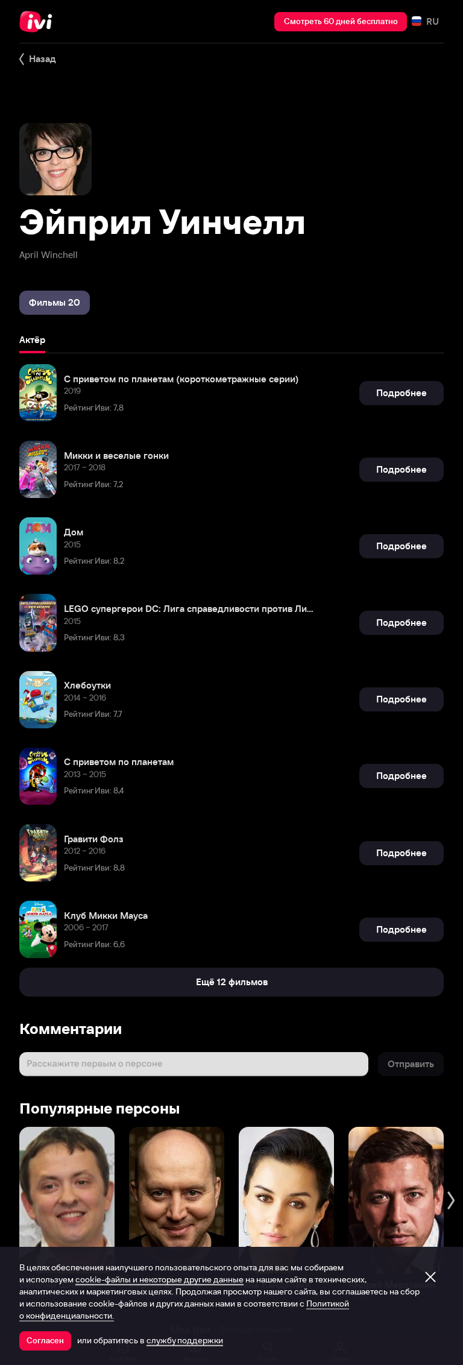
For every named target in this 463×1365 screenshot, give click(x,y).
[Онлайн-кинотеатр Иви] (39, 21)
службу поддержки (184, 1340)
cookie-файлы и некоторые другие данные (159, 1279)
